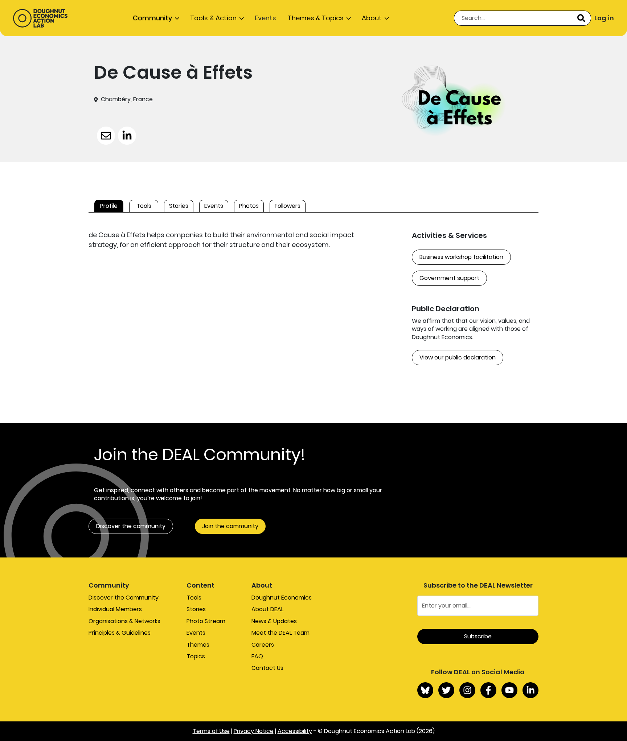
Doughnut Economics (281, 597)
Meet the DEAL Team (280, 633)
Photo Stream (206, 621)
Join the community (230, 526)
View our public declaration (457, 357)
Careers (262, 645)
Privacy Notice (254, 731)
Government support (449, 278)
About (372, 17)
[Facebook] (488, 690)
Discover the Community (124, 597)
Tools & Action (213, 17)
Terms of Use (211, 731)
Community (152, 17)
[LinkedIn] (530, 690)
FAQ (257, 656)
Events (265, 17)
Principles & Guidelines (120, 633)
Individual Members (115, 609)
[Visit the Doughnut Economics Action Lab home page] (40, 18)
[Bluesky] (425, 690)
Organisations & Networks (124, 621)
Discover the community (130, 526)
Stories (196, 609)
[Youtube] (509, 690)
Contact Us (267, 668)
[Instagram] (467, 690)
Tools (194, 597)
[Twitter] (446, 690)
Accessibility (295, 731)
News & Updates (274, 621)
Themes (198, 645)
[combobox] (522, 18)
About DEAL (267, 609)
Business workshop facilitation (461, 257)
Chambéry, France (127, 99)
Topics (196, 656)
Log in (604, 17)
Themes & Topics (316, 17)
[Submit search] (581, 18)
